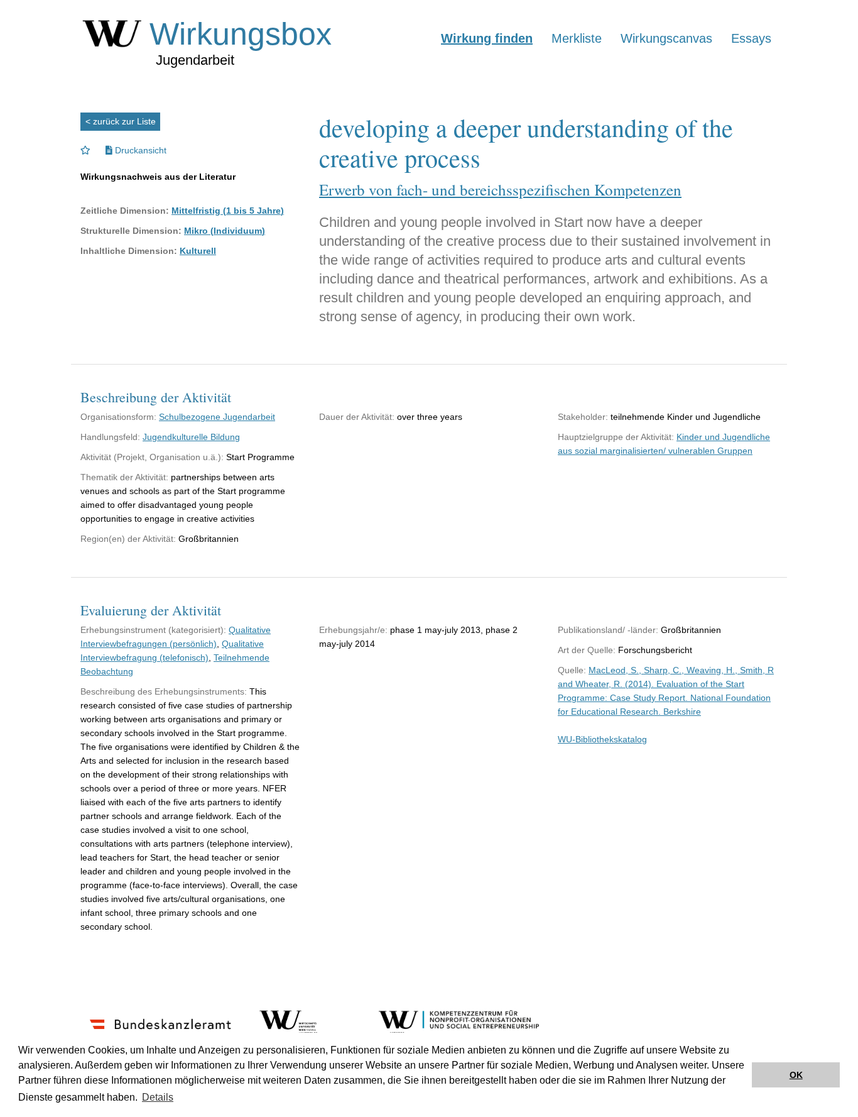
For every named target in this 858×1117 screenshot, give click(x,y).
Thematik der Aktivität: (124, 477)
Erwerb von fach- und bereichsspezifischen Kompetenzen (500, 189)
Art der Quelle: (587, 650)
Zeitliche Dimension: (124, 211)
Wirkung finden (487, 38)
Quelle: (572, 670)
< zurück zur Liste (120, 121)
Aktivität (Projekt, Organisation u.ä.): (152, 457)
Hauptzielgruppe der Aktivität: (616, 437)
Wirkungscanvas (666, 38)
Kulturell (198, 251)
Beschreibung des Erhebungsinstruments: (163, 691)
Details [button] (157, 1097)
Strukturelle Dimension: (131, 231)
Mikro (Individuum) (224, 231)
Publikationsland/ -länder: (608, 630)
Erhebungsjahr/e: (353, 630)
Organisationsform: (118, 417)
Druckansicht (139, 150)
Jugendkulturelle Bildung (191, 437)
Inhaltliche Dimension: (128, 251)
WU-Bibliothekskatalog (602, 739)
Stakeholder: (583, 417)
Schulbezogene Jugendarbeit (217, 417)
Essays (751, 38)
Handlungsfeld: (110, 437)
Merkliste (576, 38)
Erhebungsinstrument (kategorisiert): (153, 630)
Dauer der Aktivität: (356, 417)
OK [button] (796, 1075)
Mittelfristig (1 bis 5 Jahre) (227, 211)
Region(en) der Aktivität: (128, 539)
